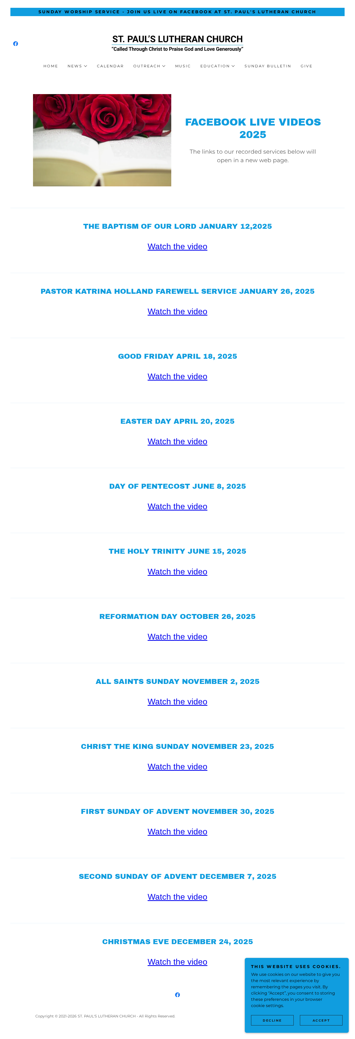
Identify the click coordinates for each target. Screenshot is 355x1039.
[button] (77, 66)
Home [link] (50, 66)
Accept (321, 1020)
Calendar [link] (110, 66)
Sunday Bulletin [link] (268, 66)
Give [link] (307, 66)
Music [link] (183, 66)
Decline (272, 1020)
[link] (15, 43)
